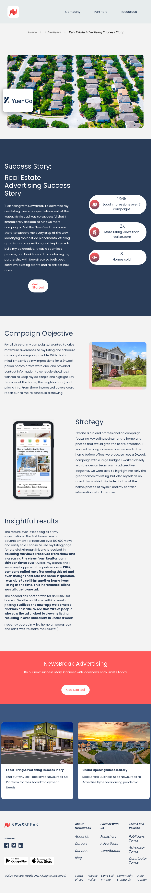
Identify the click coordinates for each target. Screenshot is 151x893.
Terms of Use (79, 878)
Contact (81, 851)
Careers (81, 844)
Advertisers (52, 32)
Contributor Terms (138, 861)
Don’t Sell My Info (107, 878)
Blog (78, 858)
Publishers (108, 837)
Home (32, 32)
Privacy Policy (92, 878)
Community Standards (125, 878)
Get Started (38, 286)
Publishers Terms (137, 839)
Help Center (142, 878)
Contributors (110, 851)
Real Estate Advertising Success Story (96, 32)
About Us (82, 837)
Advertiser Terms (137, 850)
